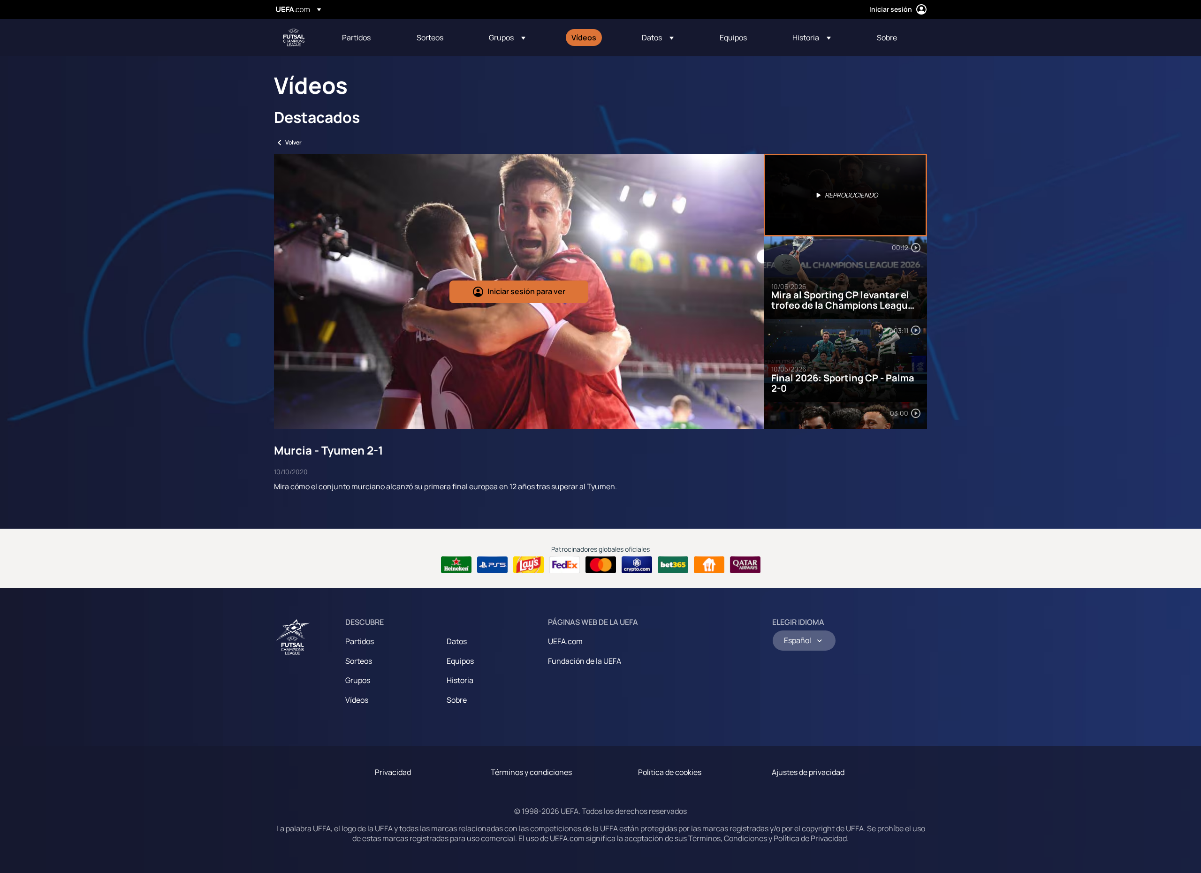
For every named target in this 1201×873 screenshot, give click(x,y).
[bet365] (673, 564)
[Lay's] (528, 564)
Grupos (357, 680)
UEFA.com (565, 641)
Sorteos (358, 661)
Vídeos (356, 700)
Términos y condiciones (531, 772)
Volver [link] (293, 142)
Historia (460, 680)
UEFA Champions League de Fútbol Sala (293, 37)
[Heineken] (456, 564)
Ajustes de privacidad (808, 772)
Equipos (460, 661)
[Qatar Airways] (745, 564)
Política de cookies (669, 772)
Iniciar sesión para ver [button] (526, 291)
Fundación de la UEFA (584, 661)
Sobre (457, 700)
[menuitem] (367, 37)
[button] (507, 37)
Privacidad (393, 772)
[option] (845, 195)
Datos (457, 641)
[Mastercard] (600, 564)
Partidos (359, 641)
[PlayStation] (492, 564)
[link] (356, 37)
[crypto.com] (637, 564)
